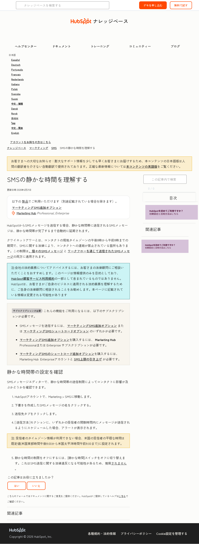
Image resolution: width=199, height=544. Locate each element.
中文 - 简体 (17, 128)
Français (16, 74)
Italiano (15, 84)
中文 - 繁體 (17, 103)
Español (15, 59)
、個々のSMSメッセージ (46, 251)
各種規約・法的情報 (102, 533)
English (15, 132)
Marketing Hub (26, 213)
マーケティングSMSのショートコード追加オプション (57, 353)
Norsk (14, 113)
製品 (25, 201)
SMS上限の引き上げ (88, 359)
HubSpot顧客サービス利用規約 (32, 278)
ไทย (13, 123)
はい (16, 486)
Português (17, 69)
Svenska (15, 93)
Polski (14, 89)
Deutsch (15, 64)
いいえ (36, 486)
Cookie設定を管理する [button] (171, 533)
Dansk (14, 108)
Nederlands (17, 79)
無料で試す (181, 5)
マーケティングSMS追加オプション (37, 207)
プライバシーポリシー (136, 533)
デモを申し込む (152, 5)
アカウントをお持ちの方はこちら (30, 142)
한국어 (14, 118)
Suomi (14, 98)
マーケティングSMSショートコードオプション (56, 331)
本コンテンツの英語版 (141, 166)
